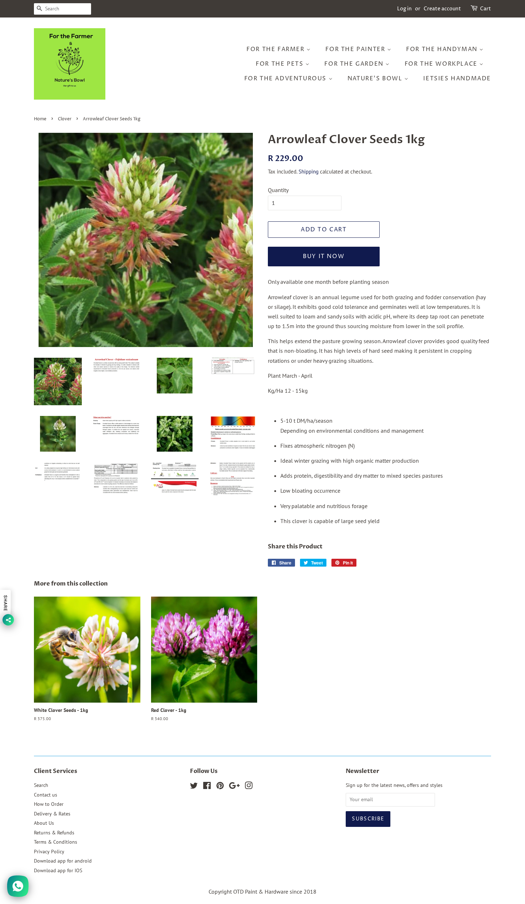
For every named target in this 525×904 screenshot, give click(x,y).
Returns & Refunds (54, 832)
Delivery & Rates (52, 813)
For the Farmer (276, 49)
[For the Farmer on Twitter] (194, 787)
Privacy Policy (49, 851)
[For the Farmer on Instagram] (248, 787)
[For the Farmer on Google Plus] (234, 787)
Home (40, 119)
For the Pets (280, 64)
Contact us (45, 795)
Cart (485, 8)
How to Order (49, 804)
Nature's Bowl (376, 78)
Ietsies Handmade (457, 78)
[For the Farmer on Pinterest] (220, 787)
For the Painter (356, 49)
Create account (442, 8)
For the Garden (354, 64)
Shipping (309, 171)
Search (41, 785)
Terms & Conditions (55, 842)
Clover (64, 119)
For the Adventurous (286, 78)
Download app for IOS (58, 870)
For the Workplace (442, 64)
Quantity (278, 190)
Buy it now (323, 256)
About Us (44, 823)
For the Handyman (442, 49)
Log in (404, 8)
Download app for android (63, 861)
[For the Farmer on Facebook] (207, 787)
